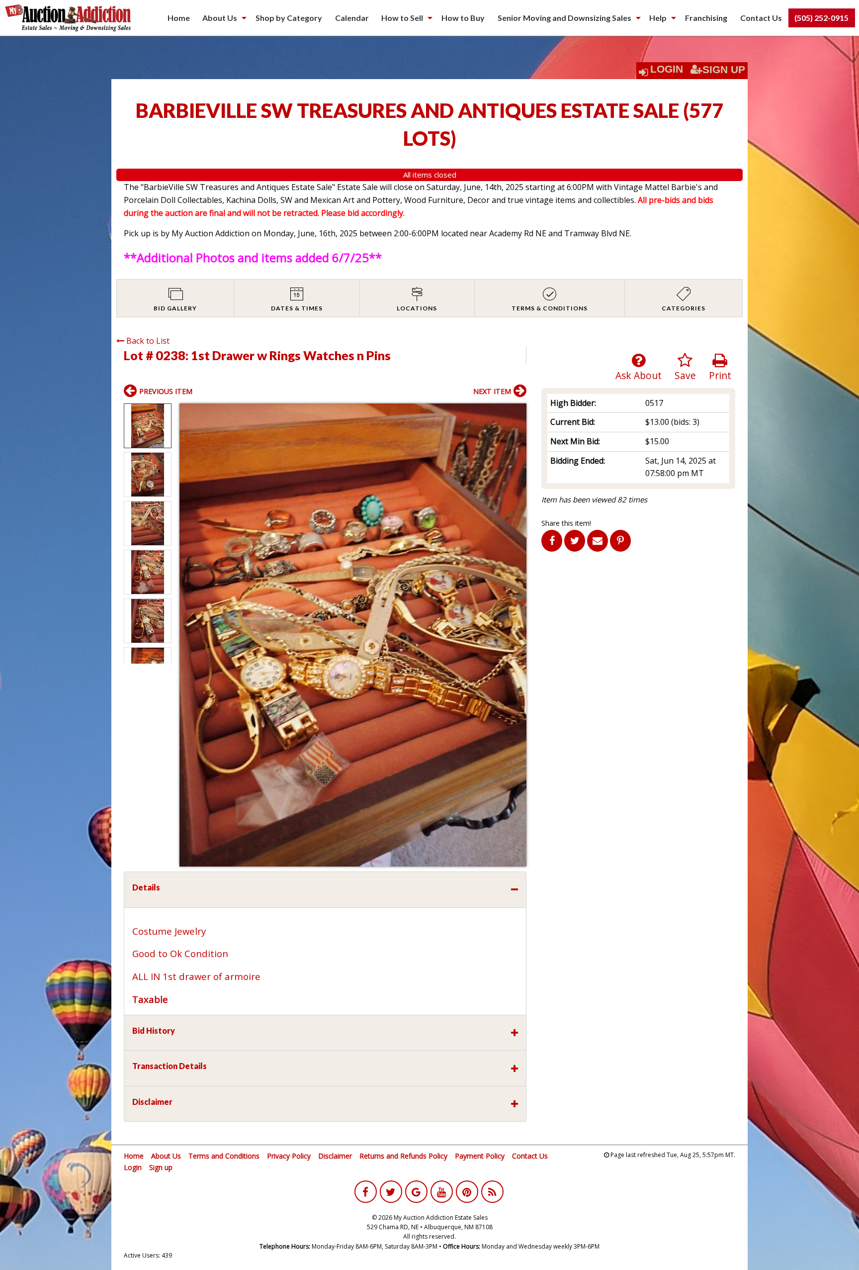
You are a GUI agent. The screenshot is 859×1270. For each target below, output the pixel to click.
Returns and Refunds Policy (403, 1156)
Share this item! (566, 523)
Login (666, 69)
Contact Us (761, 17)
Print (720, 375)
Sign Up (723, 70)
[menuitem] (178, 17)
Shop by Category (289, 17)
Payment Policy (480, 1156)
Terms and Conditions (223, 1156)
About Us (219, 17)
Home (179, 17)
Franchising (706, 17)
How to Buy (463, 17)
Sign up (160, 1167)
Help (658, 17)
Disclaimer (335, 1156)
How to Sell (402, 17)
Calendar (352, 17)
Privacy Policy (289, 1156)
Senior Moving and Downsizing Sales (564, 17)
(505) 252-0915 (821, 17)
